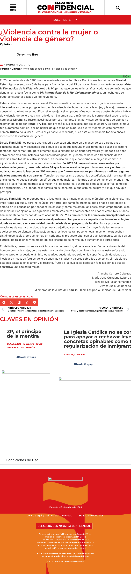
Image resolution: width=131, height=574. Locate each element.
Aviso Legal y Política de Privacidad (49, 515)
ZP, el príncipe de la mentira (24, 334)
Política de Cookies (91, 515)
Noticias (23, 344)
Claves (11, 344)
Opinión (6, 44)
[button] (4, 302)
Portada (4, 68)
